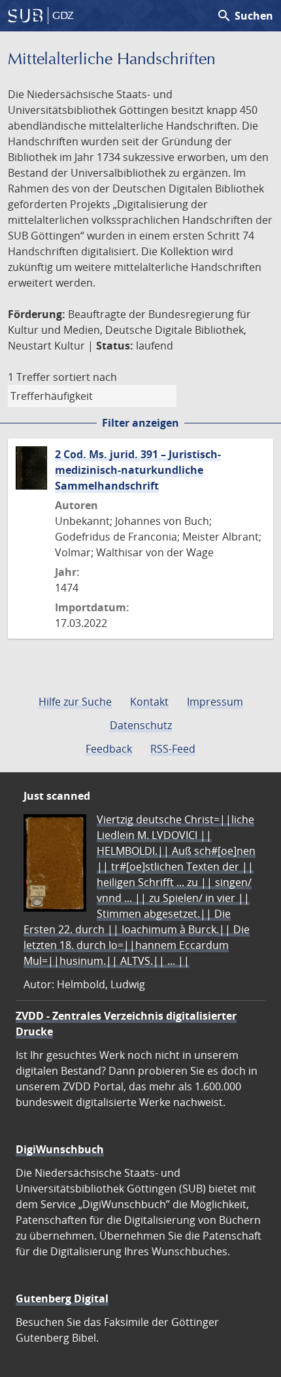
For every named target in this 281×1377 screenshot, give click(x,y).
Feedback (109, 749)
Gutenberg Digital (62, 1298)
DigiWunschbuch (60, 1149)
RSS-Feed (172, 749)
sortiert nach (85, 377)
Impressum (215, 701)
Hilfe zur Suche (75, 701)
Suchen (244, 16)
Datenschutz (141, 725)
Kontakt (149, 701)
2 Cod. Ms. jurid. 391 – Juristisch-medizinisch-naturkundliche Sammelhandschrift (138, 470)
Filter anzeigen (140, 423)
